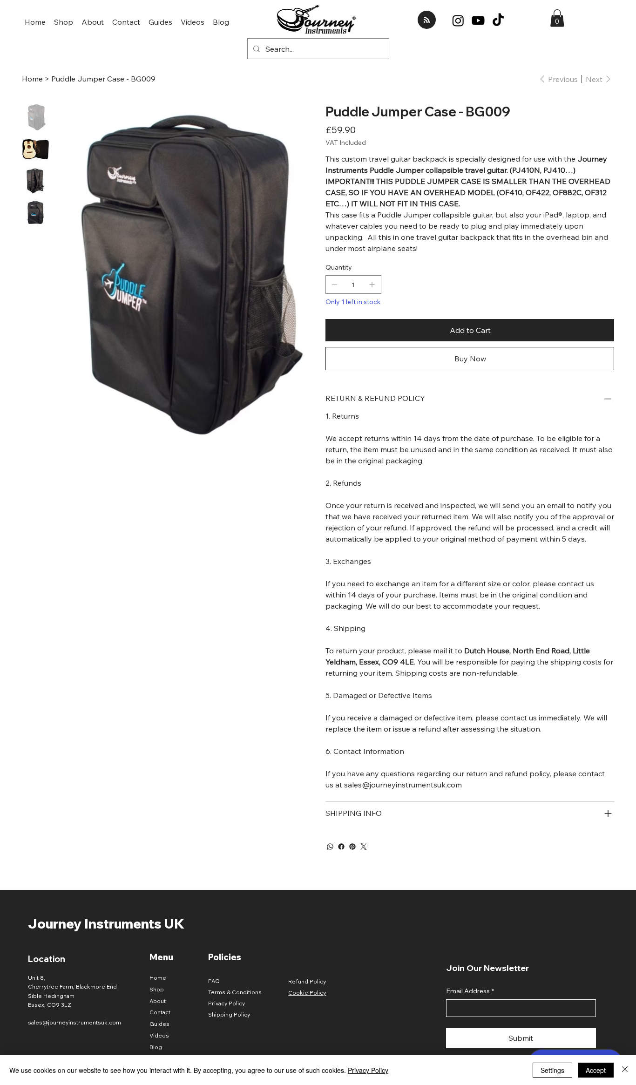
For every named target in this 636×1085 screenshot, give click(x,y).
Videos (159, 1035)
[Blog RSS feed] (427, 20)
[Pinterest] (352, 846)
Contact (159, 1012)
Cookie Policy (307, 992)
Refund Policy (307, 981)
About (157, 1000)
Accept (596, 1070)
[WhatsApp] (330, 846)
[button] (557, 18)
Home (157, 977)
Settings (552, 1070)
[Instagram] (458, 20)
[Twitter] (363, 846)
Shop (156, 989)
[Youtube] (478, 20)
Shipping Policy (229, 1014)
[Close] (624, 1070)
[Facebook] (341, 846)
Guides (159, 1023)
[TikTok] (498, 20)
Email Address (470, 991)
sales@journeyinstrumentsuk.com (74, 1022)
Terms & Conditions (235, 992)
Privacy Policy (226, 1003)
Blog (155, 1047)
